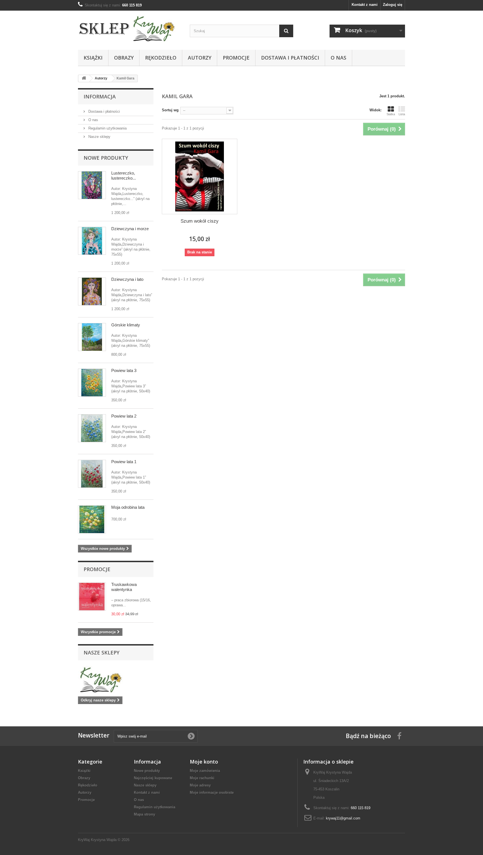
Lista (402, 114)
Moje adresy (200, 785)
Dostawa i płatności (290, 57)
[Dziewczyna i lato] (92, 291)
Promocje (236, 57)
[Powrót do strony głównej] (84, 78)
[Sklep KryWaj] (129, 29)
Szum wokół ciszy (200, 221)
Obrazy (124, 57)
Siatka (391, 114)
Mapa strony (144, 814)
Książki (93, 57)
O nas (338, 57)
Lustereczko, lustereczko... (123, 175)
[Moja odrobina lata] (92, 519)
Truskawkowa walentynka (124, 587)
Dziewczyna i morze (130, 228)
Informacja (100, 96)
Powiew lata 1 (123, 461)
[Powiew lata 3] (92, 383)
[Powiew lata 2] (92, 428)
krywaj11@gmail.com (343, 818)
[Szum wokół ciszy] (200, 176)
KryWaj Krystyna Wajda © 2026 (103, 840)
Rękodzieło (160, 57)
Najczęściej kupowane (153, 778)
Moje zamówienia (205, 771)
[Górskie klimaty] (92, 337)
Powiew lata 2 (123, 416)
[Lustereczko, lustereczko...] (92, 185)
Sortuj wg (170, 110)
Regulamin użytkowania (107, 128)
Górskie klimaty (125, 324)
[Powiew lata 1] (92, 474)
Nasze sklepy (98, 137)
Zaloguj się (392, 5)
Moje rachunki (202, 778)
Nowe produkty (106, 157)
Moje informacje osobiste (212, 792)
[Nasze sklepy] (115, 680)
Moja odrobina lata (128, 507)
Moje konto (204, 761)
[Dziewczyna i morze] (92, 241)
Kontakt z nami (365, 5)
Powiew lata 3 (123, 370)
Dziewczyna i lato (127, 279)
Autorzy (199, 57)
